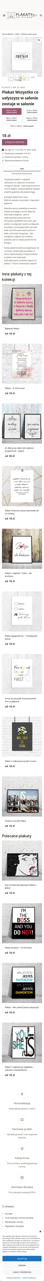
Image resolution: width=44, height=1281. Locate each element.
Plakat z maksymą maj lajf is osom (20, 761)
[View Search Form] (41, 15)
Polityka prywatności (14, 1278)
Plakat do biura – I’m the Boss (18, 947)
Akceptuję (22, 1258)
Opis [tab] (22, 169)
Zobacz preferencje (22, 1272)
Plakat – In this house (14, 388)
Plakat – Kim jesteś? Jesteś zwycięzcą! (22, 1007)
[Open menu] (4, 15)
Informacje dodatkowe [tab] (22, 173)
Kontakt (8, 1213)
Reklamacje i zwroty (14, 1222)
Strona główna (7, 34)
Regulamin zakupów (14, 1226)
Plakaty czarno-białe (29, 34)
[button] (40, 1231)
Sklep (17, 34)
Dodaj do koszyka (14, 142)
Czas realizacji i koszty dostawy (19, 1217)
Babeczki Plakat (12, 328)
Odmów (22, 1265)
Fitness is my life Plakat (15, 821)
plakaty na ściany (13, 87)
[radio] (12, 111)
